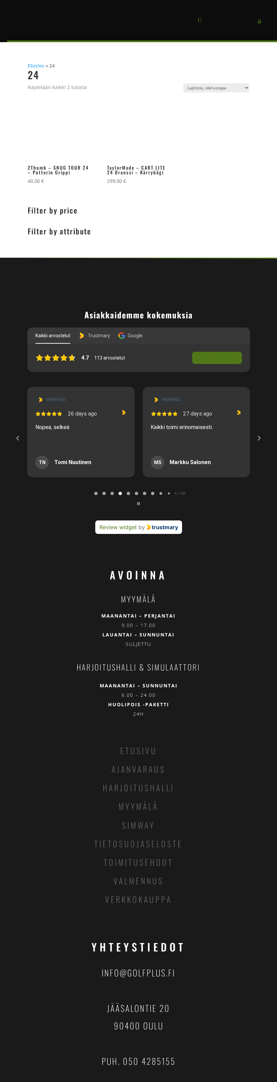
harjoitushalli (138, 787)
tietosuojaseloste (138, 843)
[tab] (96, 493)
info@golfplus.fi (138, 972)
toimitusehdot (138, 862)
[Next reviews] (259, 438)
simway (138, 825)
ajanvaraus (138, 769)
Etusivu (36, 65)
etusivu (138, 750)
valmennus (139, 881)
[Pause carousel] (138, 503)
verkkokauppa (138, 899)
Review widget (118, 527)
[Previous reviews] (17, 438)
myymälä (138, 806)
